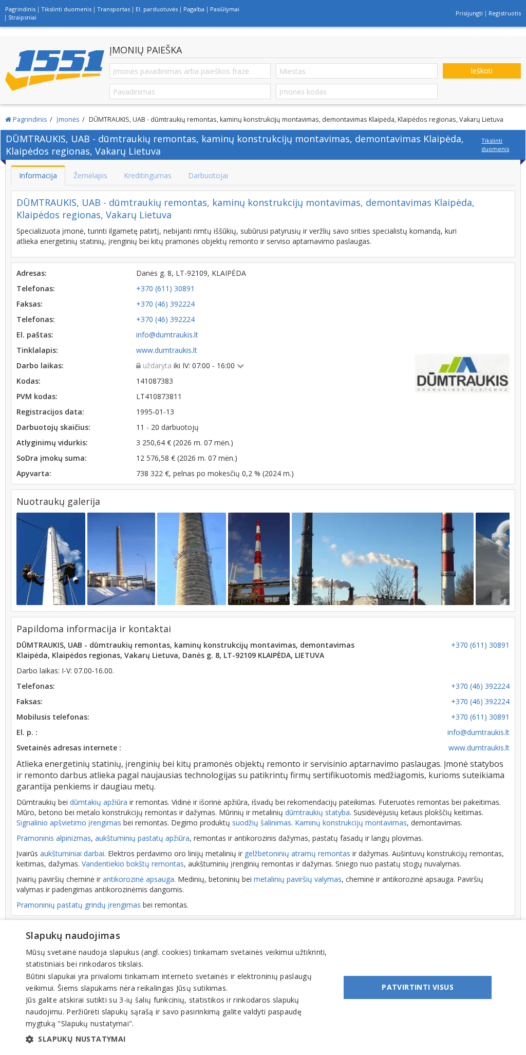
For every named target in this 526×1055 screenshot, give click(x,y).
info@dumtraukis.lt (478, 732)
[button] (178, 1039)
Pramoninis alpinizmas (53, 838)
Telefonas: (35, 288)
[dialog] (263, 987)
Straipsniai (22, 17)
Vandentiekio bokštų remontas (133, 864)
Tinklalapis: (37, 350)
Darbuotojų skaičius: (53, 427)
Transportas (113, 9)
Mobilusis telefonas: (52, 717)
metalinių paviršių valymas (298, 879)
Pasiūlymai (224, 9)
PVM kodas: (37, 396)
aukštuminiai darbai (72, 853)
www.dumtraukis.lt (479, 747)
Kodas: (28, 381)
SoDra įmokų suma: (51, 458)
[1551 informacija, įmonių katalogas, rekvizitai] (54, 70)
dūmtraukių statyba (317, 812)
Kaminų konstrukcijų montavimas (351, 822)
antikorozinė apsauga (138, 879)
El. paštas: (34, 335)
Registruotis (505, 13)
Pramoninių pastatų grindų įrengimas (78, 905)
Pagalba (193, 9)
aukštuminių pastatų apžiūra (142, 838)
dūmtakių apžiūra (98, 802)
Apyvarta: (33, 473)
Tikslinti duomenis (66, 9)
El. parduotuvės (157, 9)
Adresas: (31, 273)
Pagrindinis (20, 9)
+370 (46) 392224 (480, 686)
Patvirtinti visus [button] (418, 987)
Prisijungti (469, 13)
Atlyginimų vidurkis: (52, 442)
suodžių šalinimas (261, 822)
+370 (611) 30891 (480, 645)
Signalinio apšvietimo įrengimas (68, 822)
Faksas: (29, 304)
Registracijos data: (50, 412)
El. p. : (26, 732)
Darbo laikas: (40, 365)
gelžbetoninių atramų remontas (297, 853)
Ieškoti (482, 71)
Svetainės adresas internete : (68, 747)
